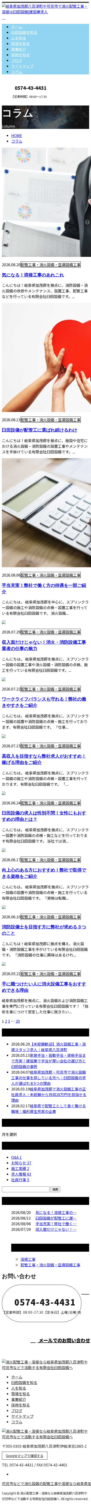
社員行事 (20, 1179)
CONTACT (18, 101)
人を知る (18, 38)
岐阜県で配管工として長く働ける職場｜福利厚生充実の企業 (48, 1108)
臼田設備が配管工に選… (56, 1218)
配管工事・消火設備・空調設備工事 (50, 264)
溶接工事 (28, 1259)
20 (18, 1021)
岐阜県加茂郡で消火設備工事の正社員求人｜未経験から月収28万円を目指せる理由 (48, 1094)
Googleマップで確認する (24, 1455)
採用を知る (20, 55)
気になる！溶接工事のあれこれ (33, 275)
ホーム (16, 26)
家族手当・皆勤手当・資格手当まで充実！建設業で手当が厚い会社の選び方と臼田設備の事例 (48, 1060)
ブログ (16, 60)
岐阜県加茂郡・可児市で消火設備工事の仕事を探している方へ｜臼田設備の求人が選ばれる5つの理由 (48, 1077)
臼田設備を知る (24, 32)
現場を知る (20, 43)
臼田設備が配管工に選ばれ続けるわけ (39, 430)
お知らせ (21, 1163)
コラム (16, 71)
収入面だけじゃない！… (56, 1229)
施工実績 (20, 1168)
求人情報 (21, 1174)
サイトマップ (22, 66)
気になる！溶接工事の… (56, 1212)
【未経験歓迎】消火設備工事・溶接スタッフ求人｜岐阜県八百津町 (48, 1046)
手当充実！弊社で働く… (56, 1223)
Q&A (16, 1157)
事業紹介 (18, 49)
